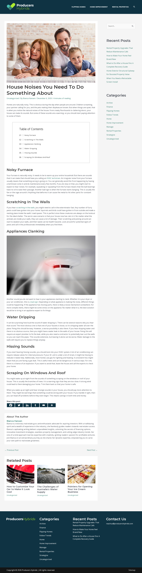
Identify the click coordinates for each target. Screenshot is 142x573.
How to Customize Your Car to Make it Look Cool (20, 489)
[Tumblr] (35, 405)
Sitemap (132, 570)
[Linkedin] (27, 405)
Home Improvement (114, 123)
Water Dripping (30, 148)
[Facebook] (11, 405)
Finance (109, 107)
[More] (52, 405)
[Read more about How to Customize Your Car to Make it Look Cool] (20, 474)
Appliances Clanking (32, 144)
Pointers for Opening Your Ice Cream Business (80, 489)
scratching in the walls (25, 207)
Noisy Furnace (30, 135)
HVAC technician (53, 178)
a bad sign (33, 302)
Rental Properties (113, 131)
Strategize (110, 135)
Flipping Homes (112, 111)
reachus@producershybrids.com (119, 523)
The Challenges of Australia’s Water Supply (48, 489)
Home (108, 119)
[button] (134, 7)
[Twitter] (19, 405)
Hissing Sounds (30, 153)
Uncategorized (13, 98)
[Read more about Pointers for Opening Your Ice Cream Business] (81, 474)
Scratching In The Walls (33, 139)
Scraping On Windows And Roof (37, 157)
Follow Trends (112, 115)
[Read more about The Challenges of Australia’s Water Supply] (51, 474)
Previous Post (11, 450)
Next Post (92, 450)
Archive (109, 103)
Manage (109, 127)
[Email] (43, 405)
